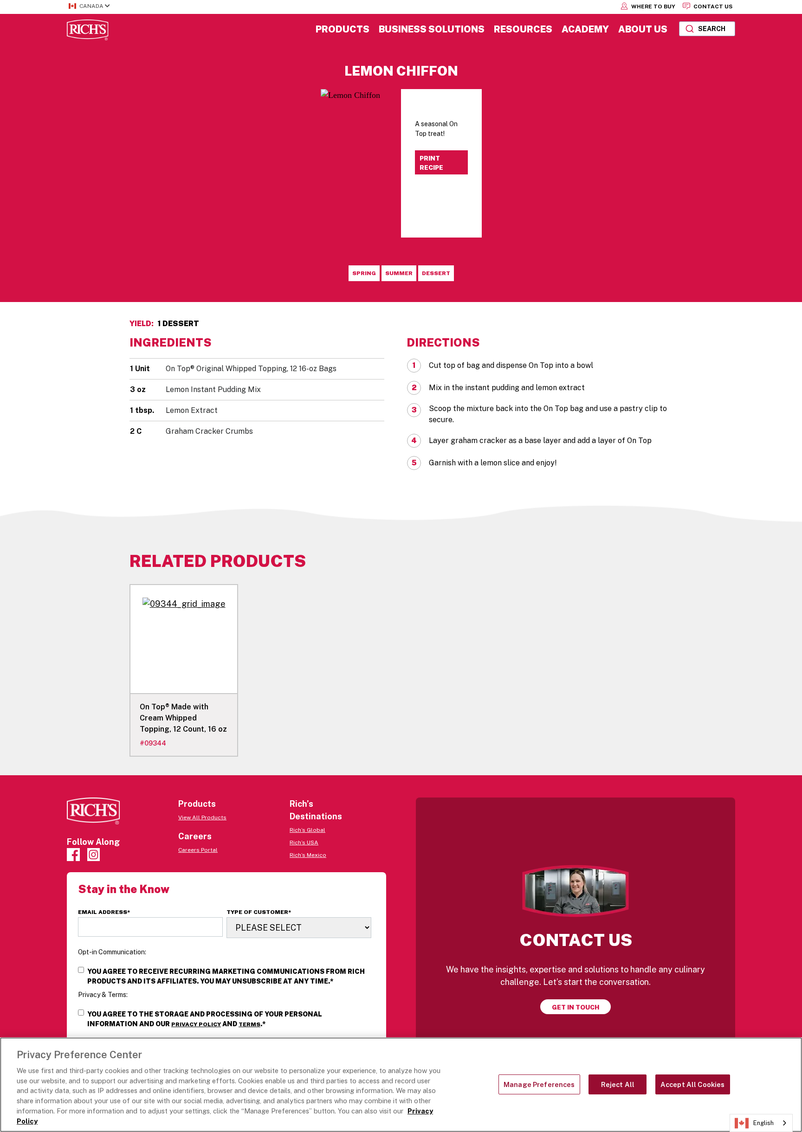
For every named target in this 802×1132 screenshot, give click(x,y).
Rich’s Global (307, 830)
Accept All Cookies (692, 1084)
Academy (585, 29)
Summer (399, 273)
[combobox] (707, 28)
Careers (195, 836)
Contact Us (712, 6)
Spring (364, 273)
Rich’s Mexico (308, 855)
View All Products (202, 817)
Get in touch (575, 1007)
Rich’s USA (304, 842)
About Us (642, 29)
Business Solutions (432, 29)
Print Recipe (431, 162)
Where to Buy (652, 6)
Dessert (436, 273)
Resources (523, 29)
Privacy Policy (196, 1024)
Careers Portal (198, 850)
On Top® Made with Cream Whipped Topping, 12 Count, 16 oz (183, 717)
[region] (401, 1084)
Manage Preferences (539, 1084)
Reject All (617, 1084)
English (763, 1122)
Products (342, 29)
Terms (249, 1024)
